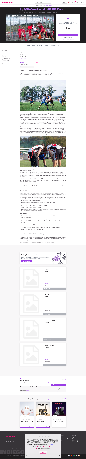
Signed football (6, 60)
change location (48, 5)
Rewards (4, 52)
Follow (68, 35)
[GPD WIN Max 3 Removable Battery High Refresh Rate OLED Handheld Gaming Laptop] (59, 409)
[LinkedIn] (13, 441)
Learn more (28, 390)
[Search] (36, 2)
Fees (73, 437)
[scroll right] (65, 399)
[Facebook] (6, 441)
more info (21, 58)
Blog (61, 440)
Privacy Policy (9, 455)
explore (48, 399)
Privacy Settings (23, 455)
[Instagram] (12, 441)
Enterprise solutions (76, 441)
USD (64, 2)
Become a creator (75, 440)
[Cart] (72, 2)
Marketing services (76, 438)
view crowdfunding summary (68, 39)
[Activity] (74, 2)
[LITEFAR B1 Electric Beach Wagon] (43, 409)
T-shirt (5, 55)
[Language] (69, 2)
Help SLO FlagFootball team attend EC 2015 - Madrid (41, 9)
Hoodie (5, 56)
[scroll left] (63, 379)
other (37, 62)
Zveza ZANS (23, 10)
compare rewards (27, 261)
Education (22, 62)
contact (25, 58)
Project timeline (5, 63)
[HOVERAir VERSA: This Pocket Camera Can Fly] (27, 409)
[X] (8, 441)
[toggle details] (33, 427)
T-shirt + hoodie (7, 58)
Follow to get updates (56, 390)
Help (48, 382)
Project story (4, 50)
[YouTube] (10, 441)
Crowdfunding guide (55, 382)
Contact (61, 437)
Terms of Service (16, 455)
